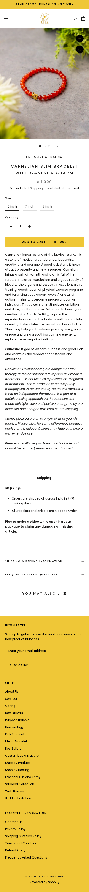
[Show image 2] (45, 146)
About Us (12, 691)
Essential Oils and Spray (22, 777)
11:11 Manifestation (18, 798)
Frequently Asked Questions (31, 574)
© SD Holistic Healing (44, 876)
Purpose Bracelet (18, 720)
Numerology (14, 727)
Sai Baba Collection (19, 784)
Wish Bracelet (15, 791)
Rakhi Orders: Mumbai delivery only (44, 4)
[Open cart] (83, 18)
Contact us (13, 822)
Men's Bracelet (16, 741)
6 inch (12, 206)
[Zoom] (80, 38)
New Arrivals (14, 713)
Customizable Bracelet (22, 755)
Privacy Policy (15, 829)
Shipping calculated (45, 188)
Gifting (10, 706)
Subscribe (19, 665)
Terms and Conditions (22, 843)
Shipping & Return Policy (23, 836)
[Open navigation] (6, 18)
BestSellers (13, 748)
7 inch (29, 206)
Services (11, 699)
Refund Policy (15, 850)
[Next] (57, 146)
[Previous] (32, 146)
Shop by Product (17, 763)
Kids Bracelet (14, 734)
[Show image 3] (49, 146)
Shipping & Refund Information (34, 561)
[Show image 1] (40, 146)
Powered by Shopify (44, 882)
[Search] (76, 18)
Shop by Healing (17, 770)
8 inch (47, 206)
